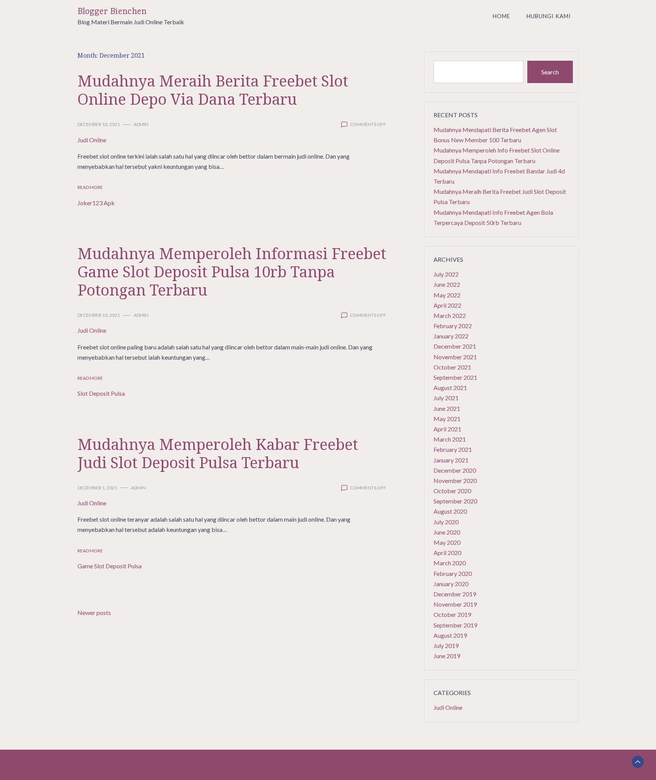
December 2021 (455, 346)
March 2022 (450, 315)
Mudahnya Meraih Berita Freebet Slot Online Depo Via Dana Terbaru (212, 89)
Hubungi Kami (549, 16)
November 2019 (455, 604)
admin (141, 124)
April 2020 (447, 552)
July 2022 (446, 274)
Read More (90, 187)
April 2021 (447, 428)
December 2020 (455, 470)
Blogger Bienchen (112, 11)
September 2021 (455, 377)
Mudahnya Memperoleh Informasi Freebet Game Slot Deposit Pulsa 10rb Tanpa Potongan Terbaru (231, 271)
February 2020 (453, 573)
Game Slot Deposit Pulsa (109, 565)
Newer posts (94, 612)
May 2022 (447, 295)
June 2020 (447, 532)
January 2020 (451, 583)
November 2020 (455, 480)
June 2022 (447, 284)
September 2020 (455, 501)
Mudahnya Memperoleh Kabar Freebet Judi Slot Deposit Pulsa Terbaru (217, 453)
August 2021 (450, 387)
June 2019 (447, 655)
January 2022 (451, 336)
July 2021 (446, 397)
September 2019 (455, 625)
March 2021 (450, 439)
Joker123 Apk (96, 202)
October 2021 (452, 367)
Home (501, 16)
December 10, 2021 (98, 124)
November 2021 (455, 356)
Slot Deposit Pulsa (101, 393)
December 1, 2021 (97, 488)
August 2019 (450, 635)
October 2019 (452, 614)
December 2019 (455, 594)
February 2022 (453, 325)
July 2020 (446, 521)
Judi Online (91, 139)
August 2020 (450, 511)
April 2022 (447, 305)
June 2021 (447, 408)
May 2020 (447, 542)
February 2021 (453, 449)
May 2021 (447, 418)
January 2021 (451, 460)
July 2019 (446, 645)
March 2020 (450, 562)
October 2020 (452, 490)
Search (550, 71)
